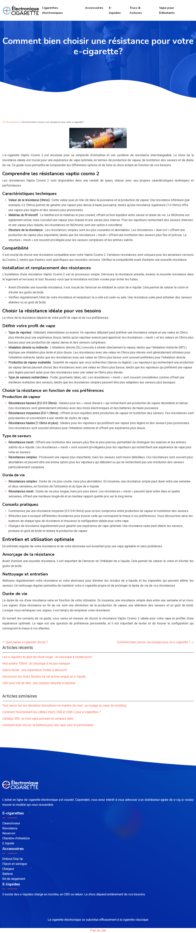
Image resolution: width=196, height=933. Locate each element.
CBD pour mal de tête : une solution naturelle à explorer (39, 683)
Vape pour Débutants (167, 10)
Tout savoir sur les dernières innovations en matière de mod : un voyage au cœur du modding (64, 705)
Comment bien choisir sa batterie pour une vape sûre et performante (47, 725)
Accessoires (94, 8)
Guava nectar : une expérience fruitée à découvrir (34, 670)
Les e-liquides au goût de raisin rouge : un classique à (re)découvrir (47, 657)
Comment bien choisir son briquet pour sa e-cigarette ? (153, 642)
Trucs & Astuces (136, 10)
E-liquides (115, 10)
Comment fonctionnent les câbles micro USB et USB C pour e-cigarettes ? (51, 712)
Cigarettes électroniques (52, 10)
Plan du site (98, 930)
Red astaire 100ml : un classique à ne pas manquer (36, 663)
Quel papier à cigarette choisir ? (27, 642)
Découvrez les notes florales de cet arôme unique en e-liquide (44, 676)
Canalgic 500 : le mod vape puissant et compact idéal (37, 718)
